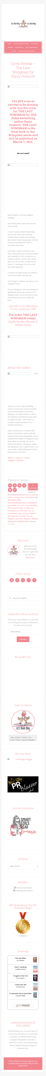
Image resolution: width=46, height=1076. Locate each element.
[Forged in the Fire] (35, 981)
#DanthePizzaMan (14, 500)
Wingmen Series (23, 521)
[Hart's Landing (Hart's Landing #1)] (35, 972)
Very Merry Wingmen (22, 519)
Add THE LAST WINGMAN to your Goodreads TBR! (23, 307)
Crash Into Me (20, 985)
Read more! (30, 557)
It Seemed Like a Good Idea (20, 993)
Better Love (16, 505)
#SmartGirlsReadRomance (17, 495)
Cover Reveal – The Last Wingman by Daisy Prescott (23, 70)
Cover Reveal (29, 497)
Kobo (28, 325)
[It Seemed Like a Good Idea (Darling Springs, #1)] (35, 997)
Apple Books (16, 321)
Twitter (26, 458)
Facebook (18, 458)
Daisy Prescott (23, 513)
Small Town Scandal (18, 516)
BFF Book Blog (23, 23)
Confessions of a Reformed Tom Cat (21, 511)
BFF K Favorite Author (29, 505)
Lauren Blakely (21, 995)
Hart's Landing (20, 967)
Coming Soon (18, 497)
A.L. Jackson (21, 978)
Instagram (11, 460)
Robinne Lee (21, 987)
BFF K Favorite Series (15, 508)
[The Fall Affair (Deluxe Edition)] (35, 962)
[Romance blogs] (23, 937)
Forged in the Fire (20, 976)
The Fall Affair (20, 958)
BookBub (20, 460)
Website (10, 458)
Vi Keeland (21, 960)
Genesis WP (26, 1063)
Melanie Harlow (21, 969)
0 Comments (33, 486)
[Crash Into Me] (35, 990)
